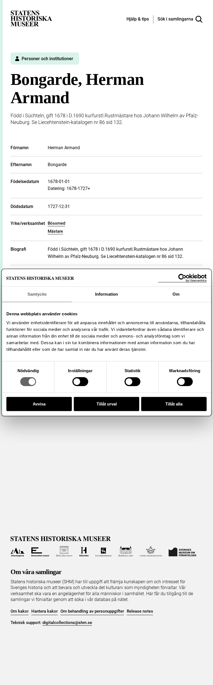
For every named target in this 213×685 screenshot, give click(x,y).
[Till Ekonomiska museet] (40, 551)
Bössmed (56, 223)
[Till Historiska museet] (83, 551)
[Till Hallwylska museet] (64, 551)
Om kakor (20, 611)
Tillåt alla (173, 404)
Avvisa (39, 404)
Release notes (140, 611)
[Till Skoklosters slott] (125, 551)
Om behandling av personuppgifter (92, 611)
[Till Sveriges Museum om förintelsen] (182, 551)
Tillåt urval (107, 404)
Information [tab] (106, 294)
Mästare (55, 231)
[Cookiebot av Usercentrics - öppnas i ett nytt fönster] (182, 278)
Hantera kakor (44, 611)
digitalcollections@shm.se (67, 622)
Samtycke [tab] (37, 294)
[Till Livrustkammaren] (103, 551)
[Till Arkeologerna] (17, 551)
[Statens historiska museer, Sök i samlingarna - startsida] (31, 18)
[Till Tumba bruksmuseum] (151, 551)
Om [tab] (176, 294)
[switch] (80, 381)
